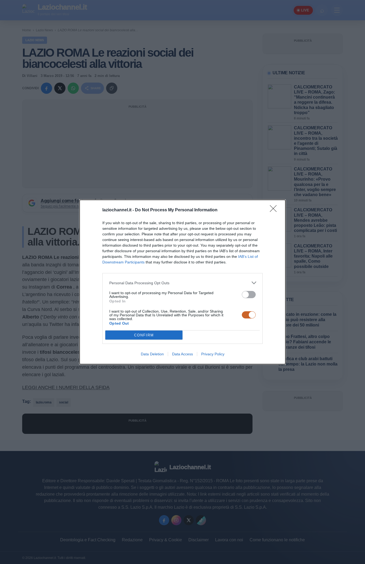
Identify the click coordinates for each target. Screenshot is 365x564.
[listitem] (182, 283)
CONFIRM (144, 335)
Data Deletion (152, 354)
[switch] (249, 294)
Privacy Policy (212, 354)
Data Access (182, 354)
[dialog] (182, 282)
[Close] (275, 210)
